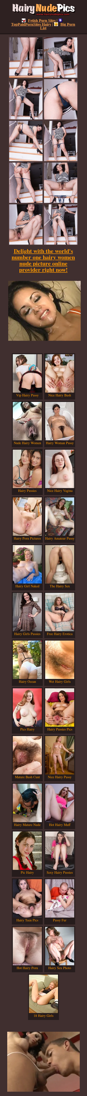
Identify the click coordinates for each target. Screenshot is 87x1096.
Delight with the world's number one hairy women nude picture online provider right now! (43, 260)
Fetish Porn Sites (42, 20)
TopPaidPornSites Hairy (31, 24)
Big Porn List (57, 26)
